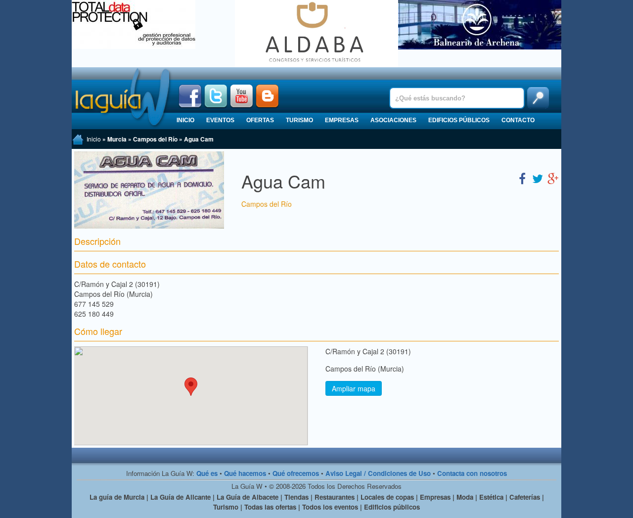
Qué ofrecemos (295, 473)
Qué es (207, 473)
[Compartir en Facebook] (522, 178)
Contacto (518, 120)
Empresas (342, 120)
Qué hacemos (245, 473)
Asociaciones (393, 120)
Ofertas (260, 120)
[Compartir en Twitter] (537, 178)
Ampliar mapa (353, 388)
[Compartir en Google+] (553, 178)
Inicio (185, 120)
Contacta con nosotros (472, 473)
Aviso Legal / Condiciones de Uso (378, 473)
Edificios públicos (459, 120)
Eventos (220, 120)
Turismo (299, 120)
